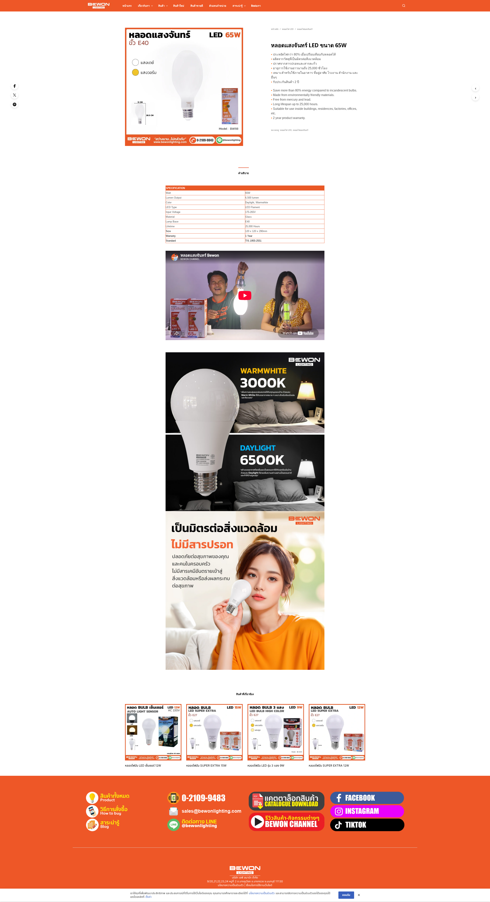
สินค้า (161, 5)
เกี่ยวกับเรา (144, 5)
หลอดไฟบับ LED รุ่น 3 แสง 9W (265, 766)
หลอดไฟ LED (288, 29)
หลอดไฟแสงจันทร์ (304, 29)
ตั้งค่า (148, 897)
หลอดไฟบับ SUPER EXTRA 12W (329, 766)
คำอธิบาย (243, 173)
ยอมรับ (346, 895)
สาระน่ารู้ (238, 5)
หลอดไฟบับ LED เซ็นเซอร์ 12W (143, 766)
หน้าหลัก (274, 29)
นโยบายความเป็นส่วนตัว (262, 893)
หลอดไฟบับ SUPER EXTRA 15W (206, 766)
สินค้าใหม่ (178, 5)
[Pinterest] (14, 104)
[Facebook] (14, 86)
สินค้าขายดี (196, 5)
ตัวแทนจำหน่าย (217, 5)
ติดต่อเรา (256, 5)
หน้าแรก (127, 5)
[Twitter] (14, 95)
